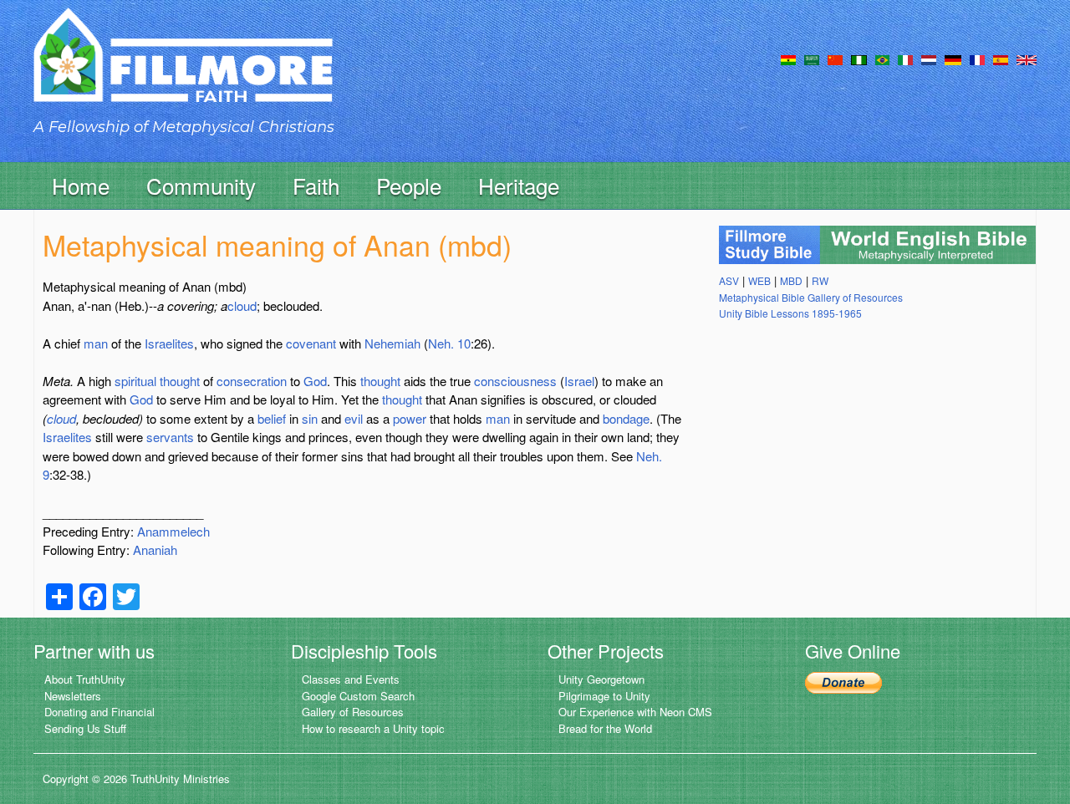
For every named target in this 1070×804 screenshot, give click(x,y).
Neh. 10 (449, 343)
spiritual (135, 380)
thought (180, 380)
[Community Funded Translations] (1026, 58)
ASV (729, 280)
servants (170, 436)
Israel (579, 380)
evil (353, 418)
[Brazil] (882, 58)
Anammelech (173, 531)
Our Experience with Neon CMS (635, 712)
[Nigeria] (859, 58)
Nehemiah (392, 343)
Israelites (169, 343)
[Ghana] (788, 58)
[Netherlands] (928, 58)
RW (820, 280)
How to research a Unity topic (373, 728)
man (96, 343)
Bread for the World (605, 728)
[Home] (183, 70)
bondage (626, 418)
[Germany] (953, 58)
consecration (252, 380)
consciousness (515, 380)
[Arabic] (811, 58)
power (409, 418)
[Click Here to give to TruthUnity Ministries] (843, 681)
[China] (835, 58)
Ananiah (155, 549)
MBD (791, 280)
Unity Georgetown (601, 679)
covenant (311, 343)
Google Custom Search (358, 696)
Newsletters (72, 696)
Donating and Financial (99, 712)
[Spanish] (1000, 58)
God (315, 380)
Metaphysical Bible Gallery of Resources (811, 297)
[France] (977, 58)
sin (310, 418)
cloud (242, 305)
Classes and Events (351, 679)
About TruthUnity (84, 679)
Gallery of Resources (353, 712)
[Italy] (905, 58)
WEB (759, 280)
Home (81, 185)
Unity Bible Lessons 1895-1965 (790, 313)
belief (271, 418)
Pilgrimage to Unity (604, 696)
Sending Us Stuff (85, 728)
